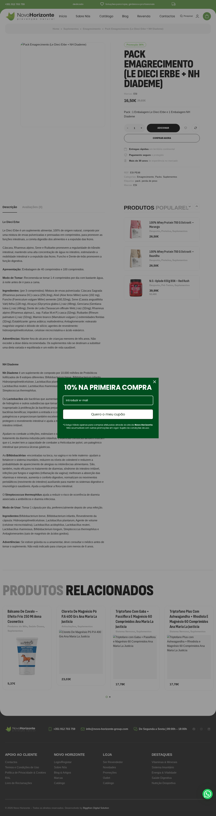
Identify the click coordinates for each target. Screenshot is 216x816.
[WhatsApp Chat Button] (207, 794)
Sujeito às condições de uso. (135, 427)
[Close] (155, 382)
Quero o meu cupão (108, 414)
